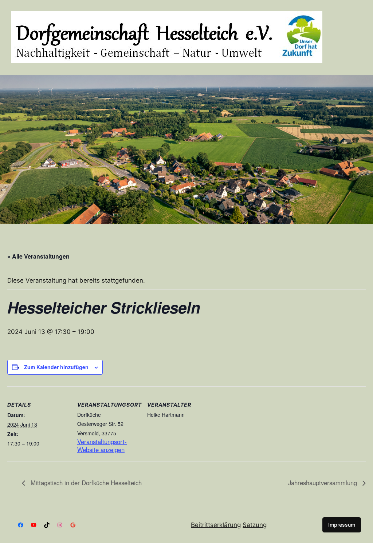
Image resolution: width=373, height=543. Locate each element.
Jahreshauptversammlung (323, 482)
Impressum (341, 525)
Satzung (255, 524)
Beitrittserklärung (216, 524)
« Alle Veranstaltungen (38, 256)
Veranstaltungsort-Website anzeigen (102, 445)
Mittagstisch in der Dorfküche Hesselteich (85, 482)
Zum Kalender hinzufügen (56, 367)
